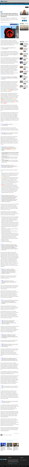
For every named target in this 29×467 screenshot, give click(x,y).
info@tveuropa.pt (15, 463)
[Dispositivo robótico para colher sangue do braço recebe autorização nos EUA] (21, 86)
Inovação (24, 64)
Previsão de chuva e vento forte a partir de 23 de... (25, 59)
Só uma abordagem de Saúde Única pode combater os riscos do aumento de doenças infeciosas (3, 449)
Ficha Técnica (22, 466)
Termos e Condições (8, 466)
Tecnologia (17, 4)
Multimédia (2, 5)
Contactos (25, 466)
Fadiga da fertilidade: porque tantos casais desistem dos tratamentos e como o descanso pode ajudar (24, 12)
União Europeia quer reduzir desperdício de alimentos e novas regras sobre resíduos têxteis (16, 449)
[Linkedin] (25, 3)
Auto (22, 4)
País (6, 4)
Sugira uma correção (16, 433)
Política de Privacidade (13, 466)
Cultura (20, 4)
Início (1, 4)
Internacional (11, 4)
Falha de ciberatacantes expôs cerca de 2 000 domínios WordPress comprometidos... (25, 77)
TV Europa (2, 22)
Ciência (14, 4)
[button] (27, 4)
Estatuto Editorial (18, 466)
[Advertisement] (10, 8)
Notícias (4, 4)
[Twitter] (26, 3)
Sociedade (25, 51)
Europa (8, 4)
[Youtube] (27, 3)
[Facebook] (24, 3)
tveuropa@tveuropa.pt (6, 22)
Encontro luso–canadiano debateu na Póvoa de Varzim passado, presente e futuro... (25, 49)
